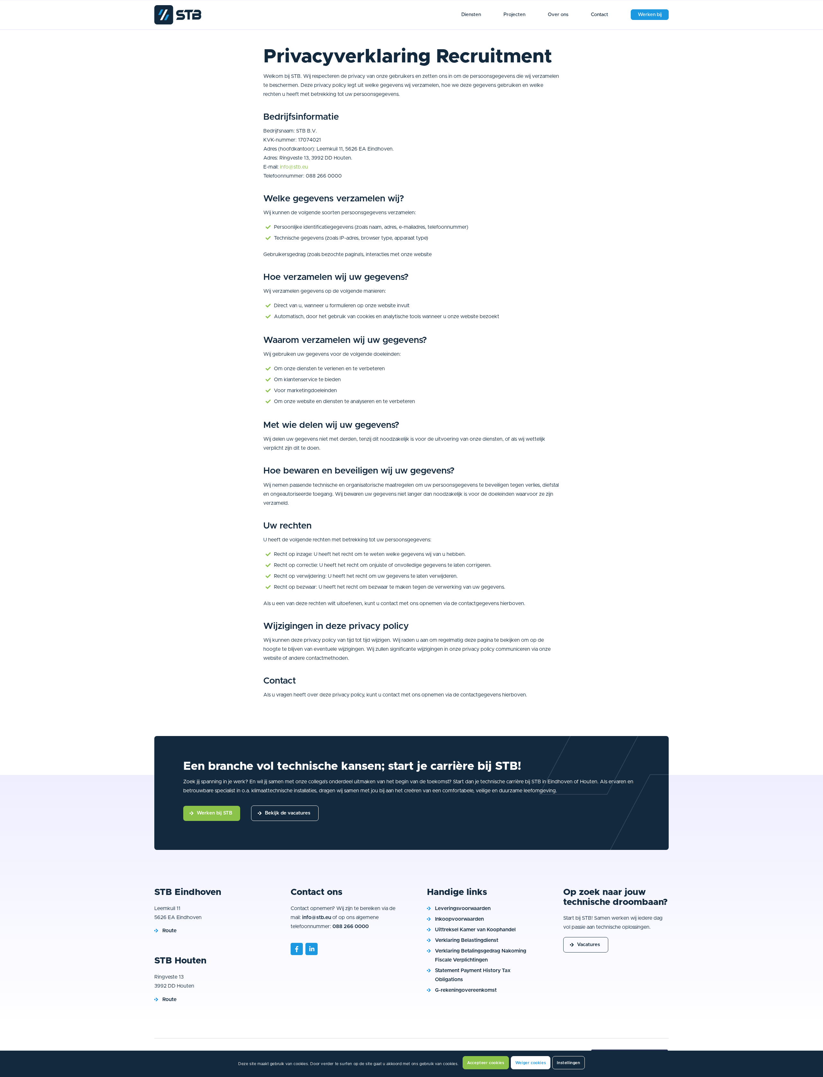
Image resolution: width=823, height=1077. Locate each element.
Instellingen (568, 1063)
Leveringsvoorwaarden (463, 908)
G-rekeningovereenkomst (466, 990)
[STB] (156, 38)
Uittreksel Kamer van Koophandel (475, 929)
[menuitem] (471, 14)
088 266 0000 (350, 926)
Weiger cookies (530, 1063)
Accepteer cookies (485, 1063)
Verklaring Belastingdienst (466, 940)
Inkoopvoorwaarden (459, 919)
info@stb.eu (294, 167)
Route (169, 930)
